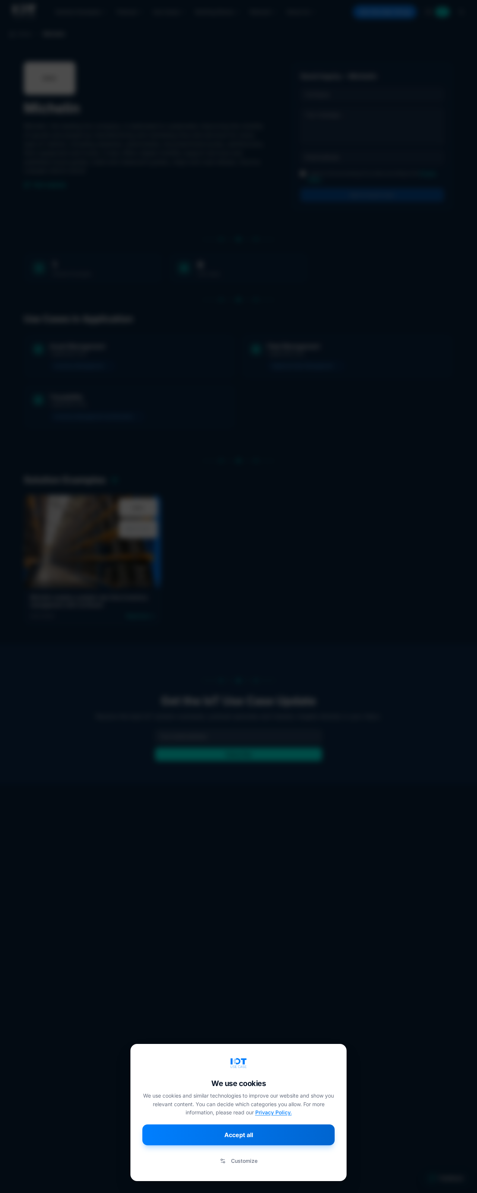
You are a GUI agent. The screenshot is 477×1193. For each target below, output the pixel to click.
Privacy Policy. (273, 1112)
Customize (244, 1161)
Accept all (238, 1135)
